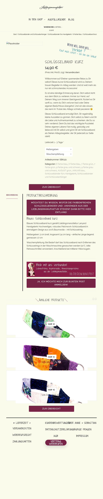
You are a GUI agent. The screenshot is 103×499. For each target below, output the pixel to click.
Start (15, 34)
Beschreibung (12, 195)
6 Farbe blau (77, 34)
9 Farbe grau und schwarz (68, 167)
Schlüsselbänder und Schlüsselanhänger (32, 34)
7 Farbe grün (87, 164)
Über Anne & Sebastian (82, 423)
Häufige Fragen (82, 429)
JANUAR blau (78, 170)
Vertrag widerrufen (56, 442)
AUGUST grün (64, 170)
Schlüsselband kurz (51, 329)
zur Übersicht (51, 187)
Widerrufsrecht (22, 435)
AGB (56, 436)
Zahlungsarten (22, 441)
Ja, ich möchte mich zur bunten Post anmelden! (61, 283)
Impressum (82, 436)
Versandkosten (72, 72)
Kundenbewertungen (57, 423)
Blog (71, 19)
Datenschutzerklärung (59, 429)
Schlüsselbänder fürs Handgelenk (59, 34)
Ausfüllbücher (57, 19)
